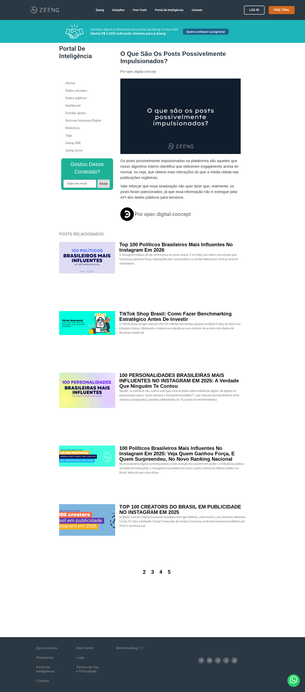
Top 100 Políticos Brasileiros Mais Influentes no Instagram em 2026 (176, 247)
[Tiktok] (234, 660)
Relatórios (72, 128)
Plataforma (44, 657)
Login (80, 658)
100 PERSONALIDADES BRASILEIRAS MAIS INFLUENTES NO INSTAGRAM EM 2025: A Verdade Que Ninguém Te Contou (179, 380)
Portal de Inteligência (174, 10)
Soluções (113, 10)
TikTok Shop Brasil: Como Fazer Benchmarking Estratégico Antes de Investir (175, 316)
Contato (202, 10)
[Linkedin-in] (209, 660)
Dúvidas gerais (75, 113)
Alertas (70, 83)
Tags (68, 135)
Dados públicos (76, 98)
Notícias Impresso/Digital (83, 120)
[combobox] (83, 70)
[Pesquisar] (109, 70)
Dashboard (72, 105)
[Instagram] (218, 660)
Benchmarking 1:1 (129, 648)
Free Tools (140, 10)
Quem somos (46, 648)
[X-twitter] (226, 660)
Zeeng (90, 10)
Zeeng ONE (73, 143)
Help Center (85, 648)
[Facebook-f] (201, 660)
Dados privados (76, 90)
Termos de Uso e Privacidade (87, 669)
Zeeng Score (74, 150)
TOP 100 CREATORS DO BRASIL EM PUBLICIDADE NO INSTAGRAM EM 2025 (180, 509)
